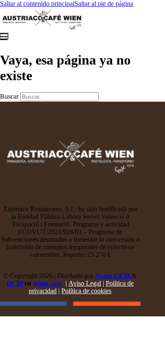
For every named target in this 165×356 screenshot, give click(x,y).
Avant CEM (113, 275)
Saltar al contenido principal (37, 3)
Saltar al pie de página (103, 3)
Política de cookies (86, 290)
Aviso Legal (85, 283)
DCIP (14, 283)
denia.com (47, 283)
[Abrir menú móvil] (4, 35)
